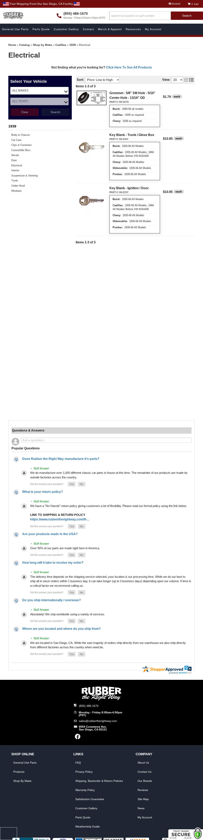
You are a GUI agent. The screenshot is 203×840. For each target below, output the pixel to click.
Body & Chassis (20, 134)
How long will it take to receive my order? (52, 562)
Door (14, 160)
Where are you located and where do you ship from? (61, 628)
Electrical (16, 165)
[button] (156, 16)
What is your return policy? (42, 491)
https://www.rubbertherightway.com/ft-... (59, 519)
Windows (16, 190)
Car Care (16, 140)
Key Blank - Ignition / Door (129, 188)
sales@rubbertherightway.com (98, 721)
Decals (15, 155)
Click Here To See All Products (129, 67)
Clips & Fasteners (21, 145)
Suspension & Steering (24, 175)
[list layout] (191, 80)
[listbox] (39, 90)
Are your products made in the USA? (50, 534)
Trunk (14, 180)
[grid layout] (186, 80)
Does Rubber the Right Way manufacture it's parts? (60, 458)
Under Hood (18, 185)
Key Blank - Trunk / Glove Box (131, 135)
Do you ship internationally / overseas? (51, 600)
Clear (24, 112)
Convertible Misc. (21, 150)
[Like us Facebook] (77, 737)
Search (55, 112)
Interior (15, 170)
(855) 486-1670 (89, 705)
